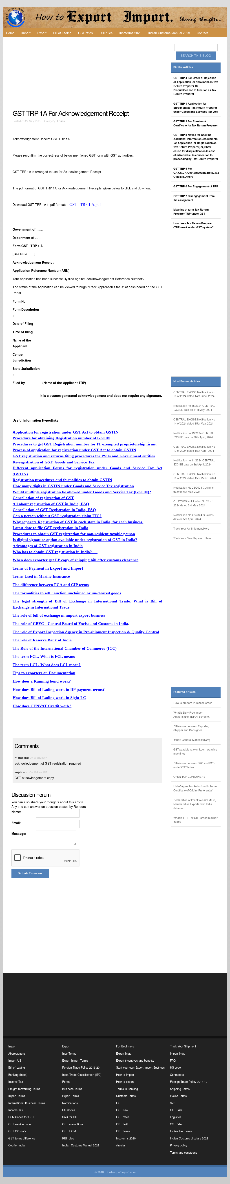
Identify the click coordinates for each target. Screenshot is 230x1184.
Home (10, 33)
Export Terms (70, 1096)
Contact (202, 33)
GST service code (19, 1124)
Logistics (175, 1117)
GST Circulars (17, 1131)
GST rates (85, 33)
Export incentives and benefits (135, 1060)
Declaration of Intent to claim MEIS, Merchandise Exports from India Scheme (194, 804)
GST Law (122, 1110)
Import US (14, 1060)
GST (119, 1103)
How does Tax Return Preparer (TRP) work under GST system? (193, 225)
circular (120, 1145)
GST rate (176, 1124)
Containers (177, 1075)
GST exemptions (72, 1124)
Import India (177, 1053)
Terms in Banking (127, 1089)
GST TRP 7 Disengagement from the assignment (194, 198)
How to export (125, 1082)
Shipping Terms (180, 1089)
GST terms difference (21, 1138)
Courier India (16, 1145)
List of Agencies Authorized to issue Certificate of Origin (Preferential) (195, 788)
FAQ (173, 1060)
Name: (16, 811)
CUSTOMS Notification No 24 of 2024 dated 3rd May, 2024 (192, 503)
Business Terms (72, 1089)
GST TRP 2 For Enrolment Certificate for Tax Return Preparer (195, 123)
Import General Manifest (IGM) (191, 739)
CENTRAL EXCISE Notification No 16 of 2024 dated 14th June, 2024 (194, 394)
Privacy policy (178, 1145)
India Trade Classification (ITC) (81, 1075)
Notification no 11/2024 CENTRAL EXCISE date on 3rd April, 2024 (194, 462)
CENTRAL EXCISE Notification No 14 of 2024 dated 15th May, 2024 (194, 421)
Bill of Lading (62, 33)
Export (41, 33)
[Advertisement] (88, 73)
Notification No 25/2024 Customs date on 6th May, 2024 (193, 489)
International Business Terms (26, 1103)
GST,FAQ (176, 1110)
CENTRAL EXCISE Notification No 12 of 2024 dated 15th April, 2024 (194, 448)
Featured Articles (184, 692)
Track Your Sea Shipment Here (192, 538)
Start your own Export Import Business (140, 1067)
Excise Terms (178, 1096)
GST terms (123, 1131)
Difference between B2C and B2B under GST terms (194, 765)
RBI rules (106, 33)
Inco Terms (69, 1053)
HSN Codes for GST (21, 1117)
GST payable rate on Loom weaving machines (195, 751)
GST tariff (122, 1124)
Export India (123, 1053)
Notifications (70, 1103)
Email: (16, 822)
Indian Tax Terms (181, 1131)
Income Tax (15, 1082)
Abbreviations (16, 1053)
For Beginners (125, 1046)
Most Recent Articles (186, 381)
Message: (18, 833)
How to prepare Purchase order (192, 703)
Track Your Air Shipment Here (191, 528)
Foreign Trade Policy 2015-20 (81, 1067)
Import (26, 33)
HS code (175, 1067)
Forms (61, 121)
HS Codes (68, 1110)
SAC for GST (70, 1117)
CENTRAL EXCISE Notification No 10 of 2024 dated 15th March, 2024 (194, 476)
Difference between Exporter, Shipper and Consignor (191, 728)
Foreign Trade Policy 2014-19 (188, 1082)
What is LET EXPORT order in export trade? (195, 820)
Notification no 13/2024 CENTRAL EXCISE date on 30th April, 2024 (194, 435)
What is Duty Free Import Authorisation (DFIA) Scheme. (191, 714)
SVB (172, 1103)
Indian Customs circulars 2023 (189, 1138)
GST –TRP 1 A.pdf (85, 204)
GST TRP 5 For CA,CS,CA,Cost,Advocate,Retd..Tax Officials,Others (196, 173)
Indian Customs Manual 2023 (169, 33)
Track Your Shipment (183, 1046)
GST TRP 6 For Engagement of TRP (195, 186)
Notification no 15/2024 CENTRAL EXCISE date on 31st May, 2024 (194, 407)
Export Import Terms (75, 1060)
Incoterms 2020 (130, 33)
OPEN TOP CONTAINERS (189, 776)
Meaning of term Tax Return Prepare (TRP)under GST (191, 212)
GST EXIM (69, 1131)
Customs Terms (126, 1096)
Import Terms (16, 1096)
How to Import (125, 1075)
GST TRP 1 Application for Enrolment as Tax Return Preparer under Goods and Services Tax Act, (195, 108)
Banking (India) (17, 1075)
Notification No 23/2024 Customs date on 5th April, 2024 (193, 517)
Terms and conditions (183, 1152)
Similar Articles (183, 67)
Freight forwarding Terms (24, 1089)
